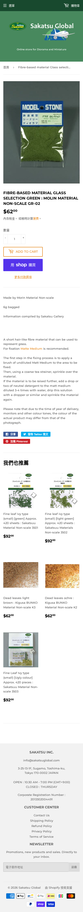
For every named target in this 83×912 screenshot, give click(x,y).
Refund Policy (41, 826)
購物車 (75, 5)
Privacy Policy (42, 831)
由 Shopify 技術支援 (58, 887)
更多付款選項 (23, 277)
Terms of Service (41, 836)
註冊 (74, 867)
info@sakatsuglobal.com (41, 760)
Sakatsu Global (30, 887)
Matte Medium (31, 348)
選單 (12, 5)
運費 (36, 218)
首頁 (6, 67)
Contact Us (42, 815)
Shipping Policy (41, 820)
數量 (6, 230)
